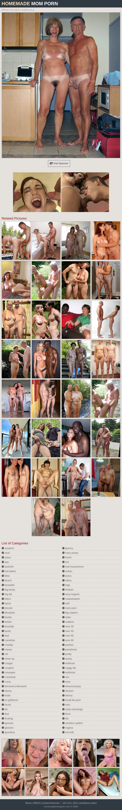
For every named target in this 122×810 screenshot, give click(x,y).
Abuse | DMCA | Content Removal (42, 802)
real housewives (74, 566)
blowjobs (9, 612)
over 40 (69, 631)
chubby (8, 645)
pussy (68, 658)
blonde (8, 608)
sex (67, 677)
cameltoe (9, 640)
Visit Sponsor (60, 163)
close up (9, 658)
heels (68, 557)
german (8, 723)
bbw (7, 575)
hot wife (69, 732)
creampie (9, 672)
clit (6, 654)
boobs (8, 617)
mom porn (71, 608)
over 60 (69, 640)
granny (69, 548)
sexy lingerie (72, 594)
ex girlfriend (11, 700)
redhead (70, 663)
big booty (9, 589)
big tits (8, 594)
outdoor (69, 622)
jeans (68, 575)
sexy (68, 681)
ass (6, 562)
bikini (7, 599)
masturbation (72, 599)
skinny (69, 695)
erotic (7, 695)
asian (7, 557)
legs (67, 585)
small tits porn (73, 700)
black (7, 603)
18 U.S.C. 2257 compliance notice (80, 802)
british (8, 622)
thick (68, 714)
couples (9, 668)
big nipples (71, 612)
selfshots (70, 672)
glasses (9, 727)
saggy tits (70, 668)
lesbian (69, 589)
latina (68, 580)
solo (67, 704)
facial (7, 704)
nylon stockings (74, 709)
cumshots (10, 677)
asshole (9, 566)
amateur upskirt (74, 723)
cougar (8, 663)
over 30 (69, 626)
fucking (8, 718)
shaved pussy (73, 686)
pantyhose (71, 649)
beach (8, 580)
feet (6, 714)
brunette (9, 626)
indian (68, 571)
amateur (9, 548)
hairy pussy (71, 552)
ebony (8, 691)
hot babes (10, 571)
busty (7, 631)
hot (67, 562)
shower (69, 691)
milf (67, 603)
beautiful (9, 585)
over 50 (69, 635)
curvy (7, 681)
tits (66, 718)
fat (5, 709)
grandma (9, 732)
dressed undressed (15, 686)
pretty (68, 654)
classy (8, 649)
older (68, 617)
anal (7, 552)
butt (6, 635)
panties (69, 645)
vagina (69, 727)
